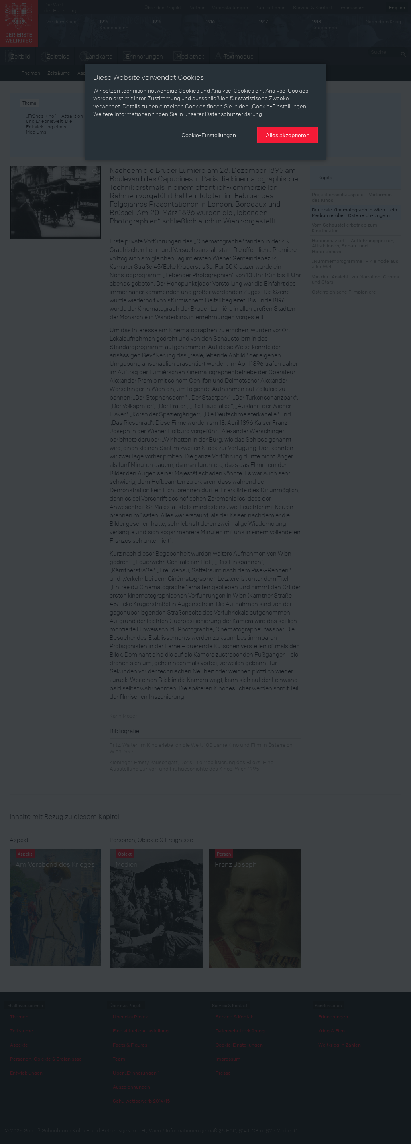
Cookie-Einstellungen (208, 134)
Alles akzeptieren (287, 134)
